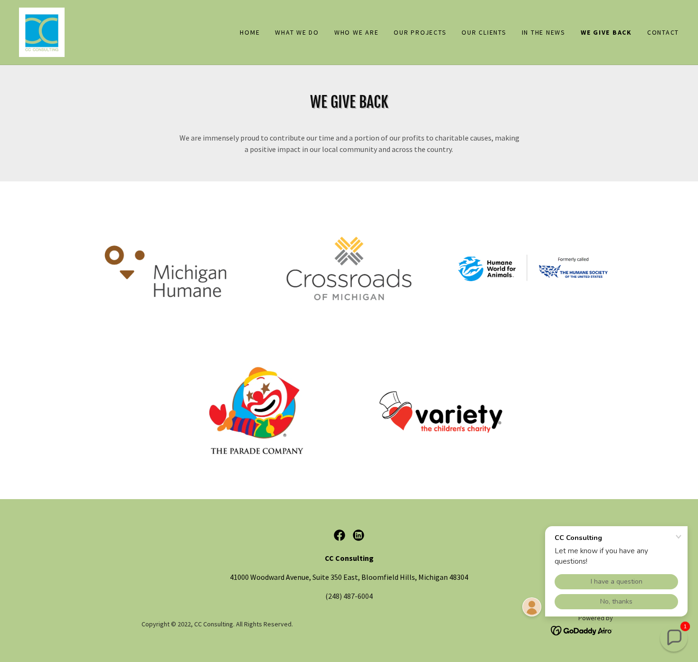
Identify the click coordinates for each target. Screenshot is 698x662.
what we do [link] (297, 32)
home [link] (250, 32)
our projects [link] (420, 32)
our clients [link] (484, 32)
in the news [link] (544, 32)
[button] (674, 638)
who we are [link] (356, 32)
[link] (42, 31)
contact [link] (663, 32)
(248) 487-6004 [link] (349, 596)
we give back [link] (606, 32)
